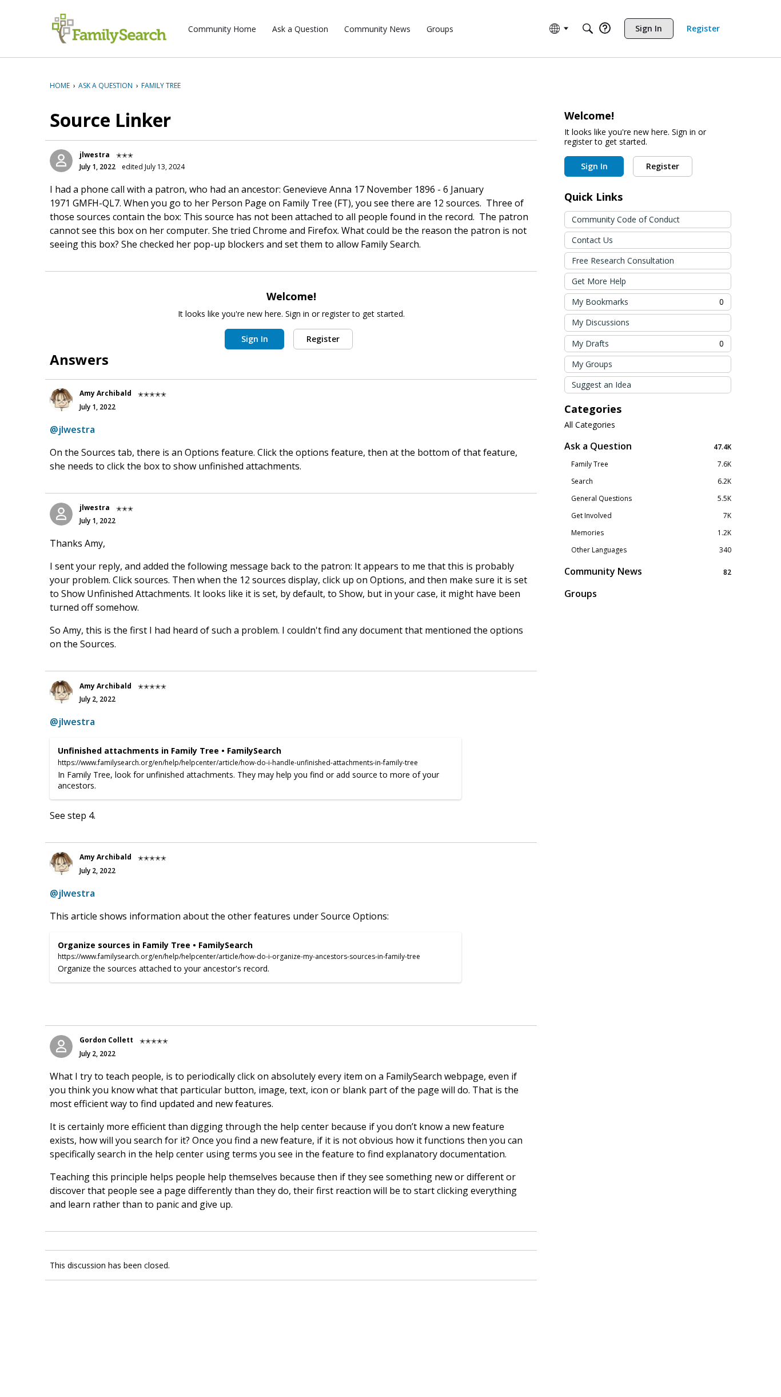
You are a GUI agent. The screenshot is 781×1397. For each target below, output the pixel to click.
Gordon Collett (106, 1040)
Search (651, 481)
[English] (109, 28)
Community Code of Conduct (626, 219)
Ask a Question (647, 446)
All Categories (589, 425)
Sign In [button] (254, 338)
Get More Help (599, 281)
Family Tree (651, 464)
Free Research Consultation (623, 260)
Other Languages (651, 550)
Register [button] (323, 338)
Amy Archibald (105, 393)
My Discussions (600, 322)
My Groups (592, 364)
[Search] (587, 28)
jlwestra (94, 155)
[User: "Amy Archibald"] (61, 399)
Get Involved (651, 516)
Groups (580, 593)
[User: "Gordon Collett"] (61, 1046)
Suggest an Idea (601, 384)
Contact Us (592, 239)
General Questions (651, 498)
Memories (651, 533)
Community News (647, 572)
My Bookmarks (648, 301)
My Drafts (648, 343)
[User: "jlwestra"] (61, 160)
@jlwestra (72, 429)
